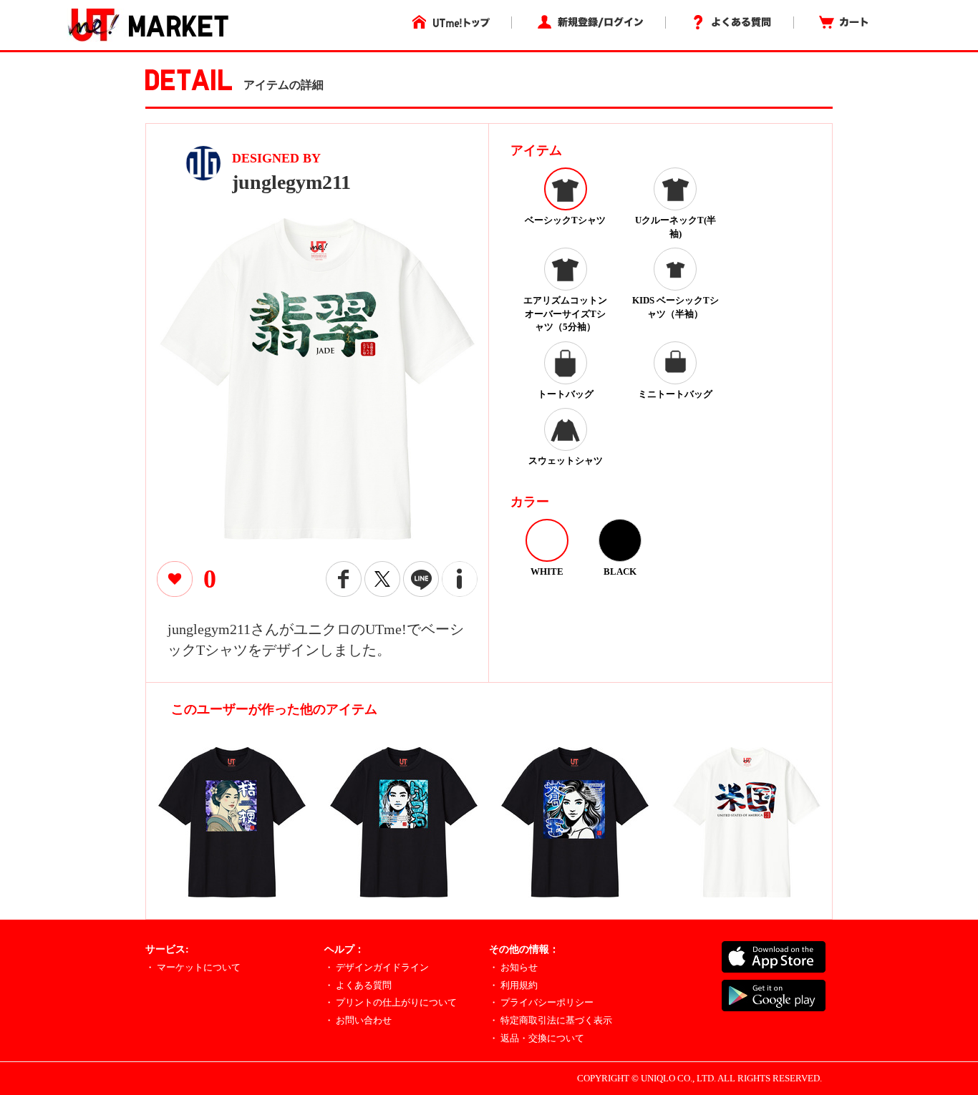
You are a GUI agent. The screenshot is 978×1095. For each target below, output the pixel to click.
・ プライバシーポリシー (541, 1002)
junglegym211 (291, 182)
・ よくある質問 (358, 985)
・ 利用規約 (513, 985)
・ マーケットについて (193, 967)
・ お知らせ (513, 967)
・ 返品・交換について (536, 1038)
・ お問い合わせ (358, 1020)
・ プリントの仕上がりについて (390, 1002)
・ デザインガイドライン (376, 967)
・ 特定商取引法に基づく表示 (550, 1020)
